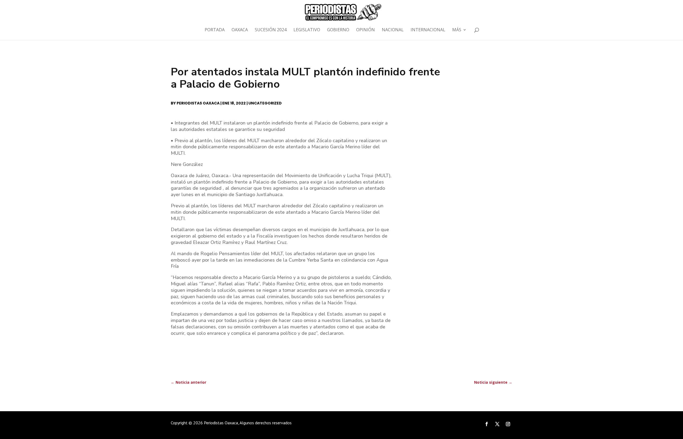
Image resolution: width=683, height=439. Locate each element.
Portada (215, 30)
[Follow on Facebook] (486, 424)
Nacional (393, 30)
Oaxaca (240, 30)
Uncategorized (265, 103)
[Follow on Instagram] (508, 424)
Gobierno (338, 30)
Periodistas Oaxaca (198, 103)
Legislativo (306, 30)
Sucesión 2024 (271, 30)
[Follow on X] (497, 424)
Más (456, 30)
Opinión (365, 30)
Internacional (428, 30)
